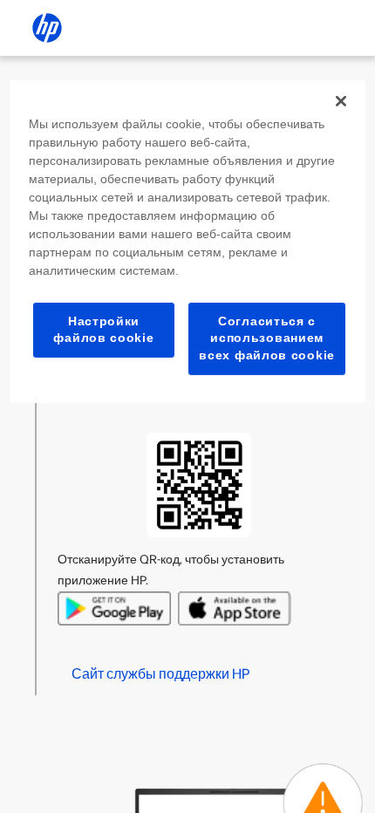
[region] (188, 241)
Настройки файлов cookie (103, 329)
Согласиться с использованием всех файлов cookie (267, 338)
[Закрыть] (341, 101)
